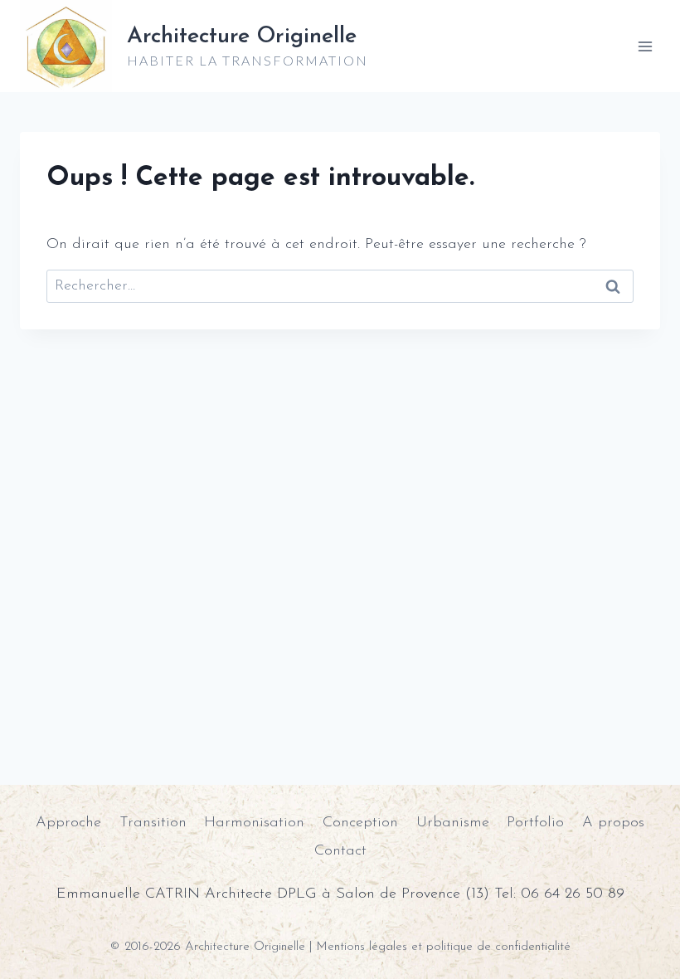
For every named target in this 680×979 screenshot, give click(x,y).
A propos (613, 823)
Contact (340, 851)
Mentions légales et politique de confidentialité (443, 947)
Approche (68, 823)
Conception (360, 823)
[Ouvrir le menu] (644, 46)
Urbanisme (452, 823)
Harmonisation (254, 823)
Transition (153, 823)
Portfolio (535, 823)
